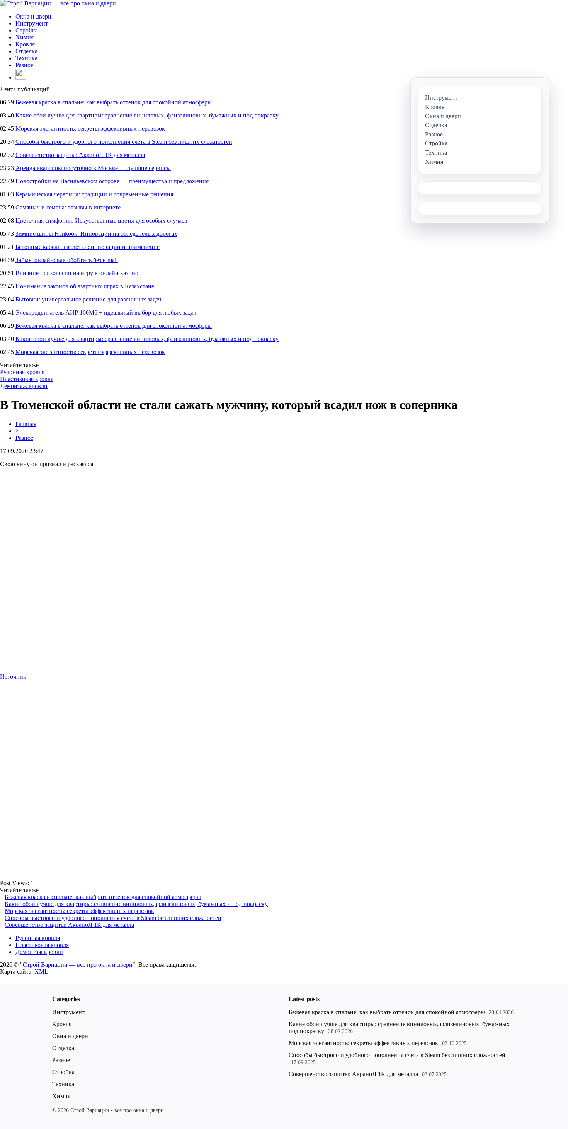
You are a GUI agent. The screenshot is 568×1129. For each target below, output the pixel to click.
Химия (24, 37)
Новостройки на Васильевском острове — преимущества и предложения (112, 181)
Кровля (25, 44)
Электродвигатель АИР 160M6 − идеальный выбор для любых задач (105, 312)
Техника (26, 58)
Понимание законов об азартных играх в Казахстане (84, 286)
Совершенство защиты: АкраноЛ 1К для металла (80, 155)
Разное (24, 65)
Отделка (26, 51)
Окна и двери (33, 16)
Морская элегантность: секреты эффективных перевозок (90, 128)
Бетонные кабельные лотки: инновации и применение (87, 247)
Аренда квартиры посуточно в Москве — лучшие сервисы (93, 168)
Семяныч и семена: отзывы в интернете (68, 207)
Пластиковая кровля (26, 379)
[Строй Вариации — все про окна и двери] (58, 3)
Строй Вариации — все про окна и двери (78, 964)
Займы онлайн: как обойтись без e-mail (66, 260)
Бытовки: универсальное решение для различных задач (88, 299)
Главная (25, 424)
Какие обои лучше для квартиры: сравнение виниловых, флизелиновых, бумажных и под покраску (147, 115)
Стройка (26, 30)
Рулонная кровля (22, 372)
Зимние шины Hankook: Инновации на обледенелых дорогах (96, 233)
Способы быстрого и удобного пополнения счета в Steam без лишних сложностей (123, 141)
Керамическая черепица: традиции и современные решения (94, 194)
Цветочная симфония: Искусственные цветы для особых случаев (101, 220)
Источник (13, 676)
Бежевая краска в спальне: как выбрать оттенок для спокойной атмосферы (113, 102)
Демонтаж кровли (24, 386)
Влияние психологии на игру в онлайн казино (76, 273)
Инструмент (31, 23)
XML (41, 971)
